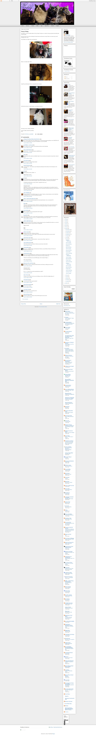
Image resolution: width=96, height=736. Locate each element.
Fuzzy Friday (68, 251)
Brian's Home (67, 311)
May (67, 275)
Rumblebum (67, 492)
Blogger (53, 733)
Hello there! (67, 407)
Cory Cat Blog (67, 469)
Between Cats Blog (68, 551)
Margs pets (67, 611)
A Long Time (67, 548)
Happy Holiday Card (68, 543)
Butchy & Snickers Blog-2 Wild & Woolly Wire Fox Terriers (69, 708)
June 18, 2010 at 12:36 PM (28, 235)
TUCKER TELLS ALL (69, 603)
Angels (57, 25)
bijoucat (66, 656)
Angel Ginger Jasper (27, 237)
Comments (67, 78)
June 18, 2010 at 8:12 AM (28, 169)
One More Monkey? (70, 138)
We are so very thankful (69, 577)
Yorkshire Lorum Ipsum (69, 608)
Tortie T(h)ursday (69, 253)
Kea (24, 171)
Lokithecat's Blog (68, 572)
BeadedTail (25, 215)
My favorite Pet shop (68, 612)
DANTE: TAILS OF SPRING (69, 432)
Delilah (33, 25)
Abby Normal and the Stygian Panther (69, 547)
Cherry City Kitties (68, 514)
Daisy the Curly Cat (68, 576)
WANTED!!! (67, 676)
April (67, 276)
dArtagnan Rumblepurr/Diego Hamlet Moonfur (32, 139)
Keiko (25, 154)
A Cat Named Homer (69, 652)
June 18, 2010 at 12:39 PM (28, 240)
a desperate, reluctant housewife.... (69, 497)
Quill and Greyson (27, 294)
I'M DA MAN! (67, 653)
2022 (66, 219)
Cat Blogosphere (68, 322)
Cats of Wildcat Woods (69, 389)
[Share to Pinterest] (41, 134)
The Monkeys (67, 34)
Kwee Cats (67, 420)
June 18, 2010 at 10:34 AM (28, 208)
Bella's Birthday (68, 247)
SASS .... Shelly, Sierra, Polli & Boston (69, 581)
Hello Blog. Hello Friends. (69, 498)
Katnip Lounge (26, 231)
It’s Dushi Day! (67, 591)
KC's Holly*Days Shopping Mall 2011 (69, 647)
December (68, 229)
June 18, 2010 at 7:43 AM (28, 158)
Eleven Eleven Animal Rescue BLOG (69, 666)
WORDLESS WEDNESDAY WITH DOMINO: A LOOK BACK (69, 426)
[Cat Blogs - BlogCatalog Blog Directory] (55, 727)
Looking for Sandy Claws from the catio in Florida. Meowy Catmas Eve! (69, 442)
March (67, 278)
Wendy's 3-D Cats (68, 424)
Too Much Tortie (69, 271)
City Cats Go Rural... (68, 506)
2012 (66, 225)
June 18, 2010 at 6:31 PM (28, 272)
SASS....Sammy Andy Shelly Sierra (30, 198)
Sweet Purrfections (27, 165)
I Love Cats (67, 679)
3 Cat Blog (67, 669)
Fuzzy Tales (67, 488)
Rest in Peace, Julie (68, 519)
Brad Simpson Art (67, 305)
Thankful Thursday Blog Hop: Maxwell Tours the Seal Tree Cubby (69, 313)
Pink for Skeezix (67, 587)
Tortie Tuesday (71, 119)
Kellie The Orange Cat (69, 542)
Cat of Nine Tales (68, 703)
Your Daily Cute (26, 289)
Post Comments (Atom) (43, 306)
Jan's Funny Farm (68, 415)
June (67, 238)
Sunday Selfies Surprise (69, 412)
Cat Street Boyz (26, 247)
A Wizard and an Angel (69, 366)
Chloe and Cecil (68, 534)
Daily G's (66, 696)
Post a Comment (25, 299)
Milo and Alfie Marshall (28, 149)
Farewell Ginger (67, 470)
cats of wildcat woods (27, 242)
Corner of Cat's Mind (69, 452)
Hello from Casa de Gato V (69, 371)
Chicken (66, 478)
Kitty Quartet (67, 638)
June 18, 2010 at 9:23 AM (28, 183)
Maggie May (67, 630)
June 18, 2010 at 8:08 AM (28, 163)
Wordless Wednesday (68, 240)
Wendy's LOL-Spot (68, 701)
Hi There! (66, 457)
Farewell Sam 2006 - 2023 (69, 390)
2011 (66, 226)
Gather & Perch (68, 607)
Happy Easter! (67, 376)
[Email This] (37, 134)
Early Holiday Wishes (68, 489)
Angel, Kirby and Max (27, 284)
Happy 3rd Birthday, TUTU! (69, 539)
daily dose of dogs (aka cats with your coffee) (69, 398)
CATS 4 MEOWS (26, 192)
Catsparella (67, 567)
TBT (65, 535)
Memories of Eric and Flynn (28, 263)
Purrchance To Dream (69, 440)
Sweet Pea (47, 25)
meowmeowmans (27, 253)
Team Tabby (67, 435)
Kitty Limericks (68, 586)
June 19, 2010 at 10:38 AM (28, 292)
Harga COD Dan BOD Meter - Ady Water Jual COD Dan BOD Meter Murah (69, 530)
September (68, 234)
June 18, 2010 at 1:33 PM (28, 245)
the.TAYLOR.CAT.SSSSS (69, 621)
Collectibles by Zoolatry (69, 634)
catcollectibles (67, 635)
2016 (66, 220)
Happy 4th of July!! (68, 474)
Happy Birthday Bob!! (68, 643)
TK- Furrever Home (68, 562)
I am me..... (67, 711)
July (67, 237)
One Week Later (67, 453)
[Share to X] (39, 134)
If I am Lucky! (67, 328)
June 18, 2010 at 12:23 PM (28, 218)
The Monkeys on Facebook (67, 71)
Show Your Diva (71, 146)
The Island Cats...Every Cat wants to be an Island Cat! (69, 336)
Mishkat (66, 705)
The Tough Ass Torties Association (69, 683)
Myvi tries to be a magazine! (69, 639)
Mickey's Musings (68, 355)
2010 (66, 228)
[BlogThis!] (38, 134)
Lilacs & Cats (67, 501)
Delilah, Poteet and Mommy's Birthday (71, 128)
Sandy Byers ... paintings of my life (68, 625)
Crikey (66, 510)
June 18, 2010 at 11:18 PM (28, 287)
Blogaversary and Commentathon (72, 156)
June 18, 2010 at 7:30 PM (28, 282)
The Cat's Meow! (68, 456)
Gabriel (52, 25)
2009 (66, 283)
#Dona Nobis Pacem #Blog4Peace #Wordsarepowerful (68, 448)
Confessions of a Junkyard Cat (68, 557)
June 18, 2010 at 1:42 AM (28, 142)
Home (23, 25)
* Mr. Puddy (67, 477)
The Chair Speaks (68, 331)
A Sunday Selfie (67, 421)
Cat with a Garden (68, 594)
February (68, 279)
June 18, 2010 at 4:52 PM (28, 261)
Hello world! (67, 382)
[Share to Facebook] (40, 134)
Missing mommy (67, 386)
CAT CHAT (67, 348)
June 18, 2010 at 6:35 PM (28, 277)
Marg (24, 203)
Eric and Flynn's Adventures (68, 361)
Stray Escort (67, 332)
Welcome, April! (67, 631)
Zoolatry (66, 317)
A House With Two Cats (69, 485)
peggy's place (67, 642)
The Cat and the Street (68, 657)
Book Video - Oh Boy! (68, 482)
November (68, 231)
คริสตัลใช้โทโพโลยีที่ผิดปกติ (69, 394)
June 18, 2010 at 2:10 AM (28, 147)
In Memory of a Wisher (68, 399)
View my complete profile (68, 42)
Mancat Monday (69, 250)
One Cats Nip (26, 210)
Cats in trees (67, 590)
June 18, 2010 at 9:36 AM (28, 196)
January (67, 281)
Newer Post (23, 303)
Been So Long (67, 502)
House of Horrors (72, 164)
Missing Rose (67, 599)
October (67, 232)
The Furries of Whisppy (69, 538)
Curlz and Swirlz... (68, 446)
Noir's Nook (67, 473)
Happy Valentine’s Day (68, 573)
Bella (37, 25)
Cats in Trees (26, 274)
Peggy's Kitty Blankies (69, 660)
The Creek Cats (26, 160)
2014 (66, 222)
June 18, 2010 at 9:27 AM (28, 190)
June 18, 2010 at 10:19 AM (28, 201)
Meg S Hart (67, 481)
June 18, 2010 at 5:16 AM (28, 152)
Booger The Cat (68, 393)
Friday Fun (68, 245)
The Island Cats (26, 279)
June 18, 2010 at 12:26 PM (28, 229)
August (67, 235)
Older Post (58, 303)
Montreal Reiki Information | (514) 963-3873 (69, 380)
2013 (66, 223)
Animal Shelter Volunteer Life (68, 375)
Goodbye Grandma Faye (69, 403)
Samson (27, 25)
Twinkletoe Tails (68, 518)
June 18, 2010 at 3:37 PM (28, 251)
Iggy (41, 25)
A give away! (67, 493)
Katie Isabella (67, 327)
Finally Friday (68, 260)
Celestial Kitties (68, 385)
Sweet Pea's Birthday (71, 110)
